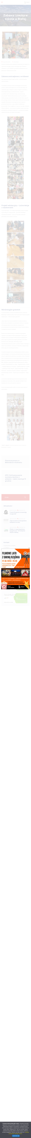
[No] (29, 1130)
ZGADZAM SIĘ (16, 1135)
